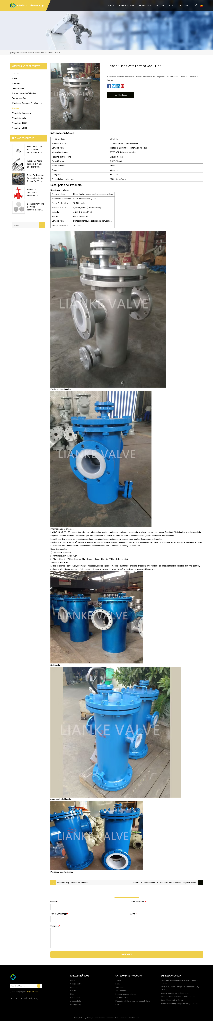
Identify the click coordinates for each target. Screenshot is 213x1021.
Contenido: (55, 926)
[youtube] (26, 998)
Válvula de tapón (19, 123)
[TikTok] (36, 998)
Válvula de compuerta (21, 113)
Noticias (160, 5)
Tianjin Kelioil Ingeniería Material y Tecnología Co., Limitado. (180, 981)
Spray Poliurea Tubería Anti (76, 882)
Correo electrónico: (138, 902)
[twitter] (21, 998)
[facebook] (11, 998)
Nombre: (54, 902)
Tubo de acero (18, 88)
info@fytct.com (133, 1018)
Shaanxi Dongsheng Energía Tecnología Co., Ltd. (179, 1003)
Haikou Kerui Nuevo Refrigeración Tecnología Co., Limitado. (180, 988)
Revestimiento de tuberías (24, 93)
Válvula (15, 73)
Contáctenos (184, 5)
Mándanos (122, 95)
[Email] (38, 986)
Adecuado (16, 83)
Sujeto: (133, 914)
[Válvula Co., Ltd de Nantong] (22, 977)
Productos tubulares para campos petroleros (27, 103)
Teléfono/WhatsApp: (59, 914)
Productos (144, 5)
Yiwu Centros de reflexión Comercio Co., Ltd (178, 997)
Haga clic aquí (32, 992)
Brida (14, 78)
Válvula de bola (19, 118)
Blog (171, 5)
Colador (30, 53)
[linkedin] (16, 998)
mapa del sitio (75, 1001)
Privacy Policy (75, 1004)
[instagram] (31, 998)
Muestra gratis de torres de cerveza (174, 993)
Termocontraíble (19, 98)
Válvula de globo (19, 128)
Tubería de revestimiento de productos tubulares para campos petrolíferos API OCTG (161, 882)
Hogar (111, 5)
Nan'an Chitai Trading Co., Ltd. (172, 1000)
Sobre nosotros (126, 5)
